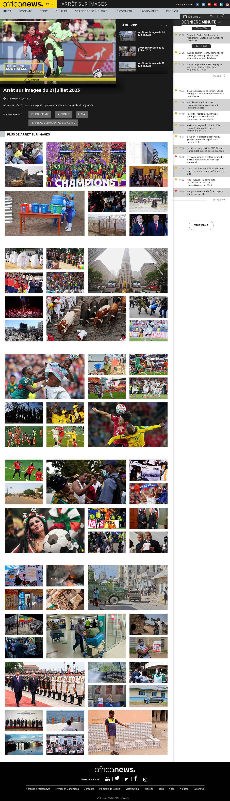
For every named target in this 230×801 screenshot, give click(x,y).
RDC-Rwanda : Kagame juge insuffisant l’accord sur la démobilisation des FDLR (201, 182)
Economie (25, 11)
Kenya (82, 114)
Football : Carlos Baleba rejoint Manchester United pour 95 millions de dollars (205, 38)
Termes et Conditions (67, 789)
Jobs (161, 789)
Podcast (172, 11)
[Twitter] (117, 779)
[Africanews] (21, 3)
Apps (171, 789)
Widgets (183, 789)
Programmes (149, 11)
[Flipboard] (127, 779)
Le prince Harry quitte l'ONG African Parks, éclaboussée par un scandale (205, 149)
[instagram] (145, 779)
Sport (44, 11)
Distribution (132, 789)
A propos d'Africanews (38, 789)
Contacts (89, 789)
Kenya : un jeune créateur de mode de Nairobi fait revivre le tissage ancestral (205, 160)
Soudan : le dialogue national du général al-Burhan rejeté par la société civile (203, 139)
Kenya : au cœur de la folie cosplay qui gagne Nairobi (205, 192)
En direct (195, 17)
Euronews (198, 789)
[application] (58, 51)
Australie (63, 114)
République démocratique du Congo (53, 123)
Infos (7, 11)
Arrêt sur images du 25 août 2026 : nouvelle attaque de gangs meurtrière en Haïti (204, 128)
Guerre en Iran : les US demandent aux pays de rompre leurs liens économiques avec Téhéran (205, 55)
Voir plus (201, 225)
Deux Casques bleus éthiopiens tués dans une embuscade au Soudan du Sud (206, 171)
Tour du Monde (40, 114)
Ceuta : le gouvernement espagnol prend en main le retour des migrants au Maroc (204, 67)
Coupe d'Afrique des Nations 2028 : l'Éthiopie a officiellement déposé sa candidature (205, 93)
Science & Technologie (91, 11)
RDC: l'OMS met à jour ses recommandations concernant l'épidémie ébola (202, 105)
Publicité (149, 789)
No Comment (123, 11)
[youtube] (108, 779)
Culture (62, 11)
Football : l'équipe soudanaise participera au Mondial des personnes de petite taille (202, 116)
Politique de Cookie (109, 789)
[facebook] (136, 779)
